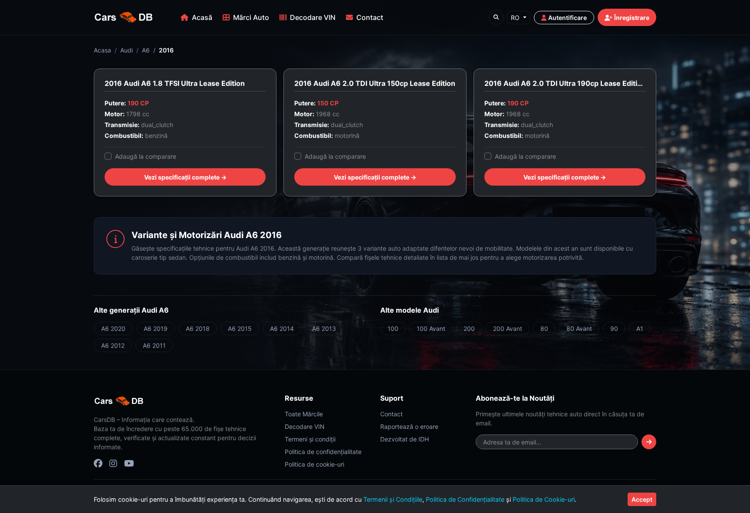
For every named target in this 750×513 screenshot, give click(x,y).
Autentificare (567, 17)
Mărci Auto (251, 17)
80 (544, 328)
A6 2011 (154, 345)
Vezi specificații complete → (185, 177)
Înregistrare (631, 17)
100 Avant (431, 328)
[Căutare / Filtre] (496, 17)
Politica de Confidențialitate (465, 499)
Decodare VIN (313, 17)
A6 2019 (156, 328)
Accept (642, 499)
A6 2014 (282, 328)
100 (393, 328)
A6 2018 (198, 328)
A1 (639, 328)
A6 (146, 50)
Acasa (102, 50)
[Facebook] (98, 463)
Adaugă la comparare (145, 156)
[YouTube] (129, 463)
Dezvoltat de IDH (404, 439)
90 (614, 328)
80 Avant (579, 328)
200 (469, 328)
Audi (126, 50)
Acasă (202, 17)
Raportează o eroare (409, 426)
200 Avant (507, 328)
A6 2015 (240, 328)
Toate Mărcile (304, 414)
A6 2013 (324, 328)
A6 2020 (113, 328)
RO (516, 17)
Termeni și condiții (310, 439)
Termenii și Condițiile (392, 499)
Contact (369, 17)
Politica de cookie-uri (314, 464)
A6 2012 (113, 345)
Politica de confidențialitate (323, 451)
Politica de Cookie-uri (544, 499)
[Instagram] (113, 463)
